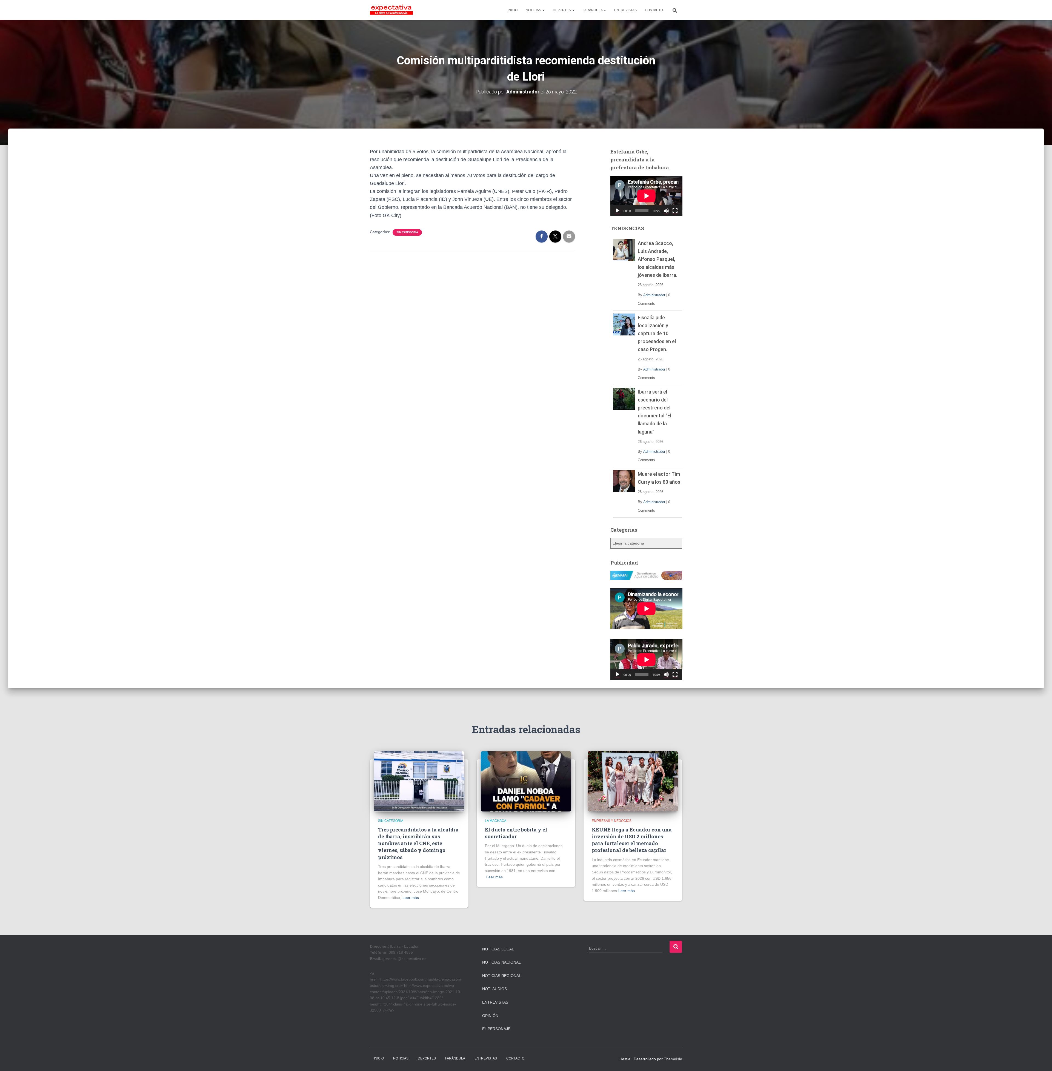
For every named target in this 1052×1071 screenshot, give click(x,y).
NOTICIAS (534, 10)
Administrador (654, 295)
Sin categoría (407, 232)
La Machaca (495, 821)
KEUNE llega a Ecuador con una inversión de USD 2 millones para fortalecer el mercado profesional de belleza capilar (632, 840)
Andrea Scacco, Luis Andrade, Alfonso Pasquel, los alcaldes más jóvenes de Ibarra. (657, 259)
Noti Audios (494, 989)
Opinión (490, 1015)
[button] (543, 10)
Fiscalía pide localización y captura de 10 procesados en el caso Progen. (657, 333)
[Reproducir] (617, 210)
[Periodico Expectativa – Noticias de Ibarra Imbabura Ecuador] (391, 10)
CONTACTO (654, 10)
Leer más (410, 897)
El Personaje (496, 1029)
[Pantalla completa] (675, 210)
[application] (646, 196)
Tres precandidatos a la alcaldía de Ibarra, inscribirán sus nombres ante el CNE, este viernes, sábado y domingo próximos (418, 843)
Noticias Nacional (501, 962)
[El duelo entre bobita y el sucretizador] (526, 781)
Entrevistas (495, 1002)
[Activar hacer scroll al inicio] (1041, 1060)
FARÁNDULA (593, 10)
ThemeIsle (673, 1059)
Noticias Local (498, 949)
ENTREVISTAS (625, 10)
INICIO (513, 10)
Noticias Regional (501, 975)
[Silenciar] (666, 210)
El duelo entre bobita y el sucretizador (516, 833)
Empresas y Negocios (611, 821)
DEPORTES (562, 10)
